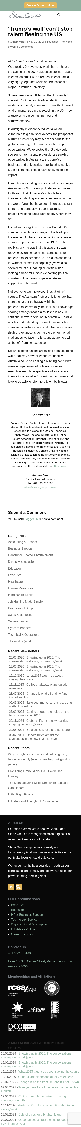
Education (53, 41)
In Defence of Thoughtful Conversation (34, 801)
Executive (14, 575)
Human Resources (20, 588)
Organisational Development (30, 924)
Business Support (20, 548)
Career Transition (22, 934)
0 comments (26, 46)
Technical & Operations (23, 634)
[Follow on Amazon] (19, 887)
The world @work (20, 641)
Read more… (62, 466)
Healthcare (15, 581)
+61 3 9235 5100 (19, 953)
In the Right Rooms (21, 794)
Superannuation (19, 621)
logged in (31, 519)
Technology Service (24, 919)
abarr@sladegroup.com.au (40, 487)
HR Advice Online (23, 929)
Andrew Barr (18, 41)
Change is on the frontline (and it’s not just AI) (48, 1082)
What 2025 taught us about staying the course (48, 1071)
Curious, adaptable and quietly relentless (45, 1076)
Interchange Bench (20, 594)
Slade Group (20, 1042)
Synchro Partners (19, 628)
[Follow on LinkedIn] (11, 887)
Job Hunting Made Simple (25, 601)
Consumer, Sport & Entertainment (30, 555)
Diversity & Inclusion (21, 561)
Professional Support (22, 608)
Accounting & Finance (23, 542)
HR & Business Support (27, 914)
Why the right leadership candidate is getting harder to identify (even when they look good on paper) (39, 759)
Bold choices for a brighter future (48, 729)
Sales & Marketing (20, 614)
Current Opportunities (40, 5)
